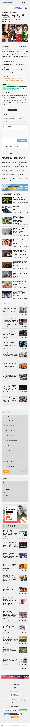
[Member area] (22, 2)
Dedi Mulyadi (8, 445)
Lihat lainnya (24, 668)
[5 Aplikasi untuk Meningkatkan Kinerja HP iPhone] (7, 209)
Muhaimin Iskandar (10, 430)
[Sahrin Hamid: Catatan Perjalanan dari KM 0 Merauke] (23, 589)
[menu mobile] (27, 2)
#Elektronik (6, 483)
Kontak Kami (23, 702)
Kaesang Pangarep (10, 420)
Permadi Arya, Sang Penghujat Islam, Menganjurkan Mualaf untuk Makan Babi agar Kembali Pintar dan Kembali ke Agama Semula (10, 601)
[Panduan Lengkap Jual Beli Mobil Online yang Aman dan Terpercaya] (23, 376)
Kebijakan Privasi (14, 702)
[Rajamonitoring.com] (7, 714)
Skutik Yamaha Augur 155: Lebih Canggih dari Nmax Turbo (20, 273)
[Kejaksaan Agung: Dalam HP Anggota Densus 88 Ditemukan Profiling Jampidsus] (7, 264)
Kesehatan (15, 200)
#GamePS (5, 496)
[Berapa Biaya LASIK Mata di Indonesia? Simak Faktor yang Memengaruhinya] (23, 310)
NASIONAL (15, 266)
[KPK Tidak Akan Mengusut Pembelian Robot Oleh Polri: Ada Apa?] (23, 660)
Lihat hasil (24, 471)
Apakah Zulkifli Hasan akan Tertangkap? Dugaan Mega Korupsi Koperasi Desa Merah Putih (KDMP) (10, 544)
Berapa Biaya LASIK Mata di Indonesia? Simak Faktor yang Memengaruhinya (11, 310)
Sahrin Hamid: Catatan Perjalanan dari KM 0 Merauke (9, 589)
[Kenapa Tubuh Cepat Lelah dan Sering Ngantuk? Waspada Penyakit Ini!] (7, 232)
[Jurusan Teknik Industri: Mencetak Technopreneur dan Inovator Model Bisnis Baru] (23, 355)
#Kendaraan (6, 486)
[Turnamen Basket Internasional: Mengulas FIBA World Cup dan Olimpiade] (7, 294)
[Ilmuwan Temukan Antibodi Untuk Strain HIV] (7, 200)
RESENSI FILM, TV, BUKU (10, 12)
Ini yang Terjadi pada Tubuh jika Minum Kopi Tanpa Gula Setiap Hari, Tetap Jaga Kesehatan (20, 252)
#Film (4, 499)
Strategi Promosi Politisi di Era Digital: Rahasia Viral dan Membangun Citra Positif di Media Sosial (10, 627)
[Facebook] (15, 687)
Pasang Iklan (24, 700)
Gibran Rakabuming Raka (11, 451)
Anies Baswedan (9, 466)
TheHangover (5, 121)
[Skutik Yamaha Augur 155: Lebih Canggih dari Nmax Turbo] (7, 274)
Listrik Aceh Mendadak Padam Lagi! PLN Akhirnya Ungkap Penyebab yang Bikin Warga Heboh (10, 387)
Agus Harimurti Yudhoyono (12, 456)
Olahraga (15, 296)
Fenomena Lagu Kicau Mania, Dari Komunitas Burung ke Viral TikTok (9, 344)
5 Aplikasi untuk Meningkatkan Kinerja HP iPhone (20, 208)
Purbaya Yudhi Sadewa (11, 440)
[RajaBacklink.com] (7, 710)
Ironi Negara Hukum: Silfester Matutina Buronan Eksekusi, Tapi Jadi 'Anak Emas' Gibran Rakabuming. (10, 577)
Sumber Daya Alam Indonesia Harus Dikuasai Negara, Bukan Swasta (10, 639)
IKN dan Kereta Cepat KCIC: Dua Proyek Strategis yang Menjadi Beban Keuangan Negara (10, 650)
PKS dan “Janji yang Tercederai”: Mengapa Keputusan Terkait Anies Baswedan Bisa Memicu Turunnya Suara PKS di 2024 (10, 615)
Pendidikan (16, 223)
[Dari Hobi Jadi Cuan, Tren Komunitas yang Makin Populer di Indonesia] (23, 333)
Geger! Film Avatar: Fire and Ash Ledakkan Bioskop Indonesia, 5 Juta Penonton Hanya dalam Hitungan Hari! (14, 159)
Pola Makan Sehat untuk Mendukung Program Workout (20, 283)
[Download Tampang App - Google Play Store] (15, 695)
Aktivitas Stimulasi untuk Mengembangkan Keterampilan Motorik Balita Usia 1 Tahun (20, 241)
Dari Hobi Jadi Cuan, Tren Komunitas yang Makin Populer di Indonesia (10, 333)
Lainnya (26, 303)
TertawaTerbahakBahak (16, 118)
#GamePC (5, 492)
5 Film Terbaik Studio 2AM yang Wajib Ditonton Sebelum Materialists (12, 175)
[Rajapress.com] (14, 714)
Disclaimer (6, 702)
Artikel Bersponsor (15, 700)
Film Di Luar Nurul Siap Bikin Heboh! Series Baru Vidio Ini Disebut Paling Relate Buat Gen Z (10, 365)
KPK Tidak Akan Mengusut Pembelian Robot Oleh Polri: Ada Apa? (10, 660)
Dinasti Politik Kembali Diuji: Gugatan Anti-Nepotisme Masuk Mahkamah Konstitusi (10, 566)
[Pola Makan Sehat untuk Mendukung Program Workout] (7, 284)
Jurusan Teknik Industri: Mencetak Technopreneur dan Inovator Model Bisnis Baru (10, 355)
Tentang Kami (5, 700)
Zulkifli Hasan (9, 435)
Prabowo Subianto (10, 461)
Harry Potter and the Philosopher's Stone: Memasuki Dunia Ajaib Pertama (13, 171)
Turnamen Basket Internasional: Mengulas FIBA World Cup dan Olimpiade (20, 293)
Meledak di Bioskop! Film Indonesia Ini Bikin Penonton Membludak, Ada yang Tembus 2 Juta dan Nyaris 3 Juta (10, 398)
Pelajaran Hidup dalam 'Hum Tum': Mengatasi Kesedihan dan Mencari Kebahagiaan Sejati (14, 163)
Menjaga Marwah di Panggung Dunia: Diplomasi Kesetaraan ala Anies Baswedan (10, 555)
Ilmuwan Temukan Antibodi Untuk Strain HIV (20, 198)
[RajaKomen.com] (23, 710)
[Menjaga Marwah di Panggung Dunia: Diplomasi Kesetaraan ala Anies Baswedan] (23, 555)
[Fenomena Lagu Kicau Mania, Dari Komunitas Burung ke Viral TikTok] (23, 344)
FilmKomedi (5, 118)
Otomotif (15, 276)
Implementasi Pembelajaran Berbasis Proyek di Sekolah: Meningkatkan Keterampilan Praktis (19, 218)
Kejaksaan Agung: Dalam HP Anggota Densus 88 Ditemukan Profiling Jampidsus (20, 263)
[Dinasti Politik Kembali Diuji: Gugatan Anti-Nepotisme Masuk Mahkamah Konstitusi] (23, 566)
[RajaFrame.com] (15, 710)
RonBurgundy (21, 121)
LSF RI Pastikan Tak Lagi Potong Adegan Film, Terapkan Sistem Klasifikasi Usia (15, 167)
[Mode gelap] (24, 2)
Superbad (13, 121)
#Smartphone (6, 489)
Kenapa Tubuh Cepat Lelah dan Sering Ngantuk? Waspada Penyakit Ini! (19, 230)
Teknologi (15, 211)
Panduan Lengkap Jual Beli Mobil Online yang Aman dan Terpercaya (10, 376)
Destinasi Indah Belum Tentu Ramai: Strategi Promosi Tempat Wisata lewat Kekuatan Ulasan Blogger (10, 533)
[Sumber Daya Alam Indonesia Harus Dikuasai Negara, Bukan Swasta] (23, 639)
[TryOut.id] (15, 717)
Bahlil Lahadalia (9, 425)
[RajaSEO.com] (23, 714)
